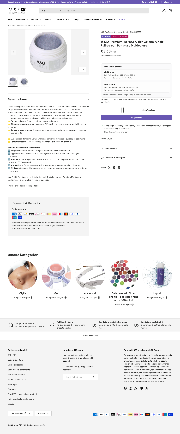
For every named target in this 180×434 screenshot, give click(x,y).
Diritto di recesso (15, 365)
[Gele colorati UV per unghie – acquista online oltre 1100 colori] (123, 275)
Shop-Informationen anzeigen (116, 132)
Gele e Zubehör (91, 19)
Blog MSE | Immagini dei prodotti (22, 394)
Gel (56, 293)
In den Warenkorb (147, 110)
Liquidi (157, 293)
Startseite (11, 26)
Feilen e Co (62, 19)
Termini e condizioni (17, 379)
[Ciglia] (22, 275)
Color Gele (20, 19)
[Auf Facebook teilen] (114, 167)
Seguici (11, 404)
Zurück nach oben (90, 336)
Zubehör (109, 19)
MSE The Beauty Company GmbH (114, 32)
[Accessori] (90, 275)
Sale (121, 19)
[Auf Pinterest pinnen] (119, 167)
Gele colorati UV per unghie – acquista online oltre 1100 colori (123, 297)
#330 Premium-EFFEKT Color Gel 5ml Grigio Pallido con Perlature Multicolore (32, 26)
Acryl (75, 19)
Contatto (12, 389)
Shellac (34, 19)
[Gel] (56, 275)
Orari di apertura (15, 360)
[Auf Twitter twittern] (109, 167)
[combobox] (94, 10)
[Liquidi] (157, 275)
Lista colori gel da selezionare (21, 399)
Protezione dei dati (16, 374)
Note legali (12, 384)
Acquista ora (136, 117)
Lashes (47, 19)
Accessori (90, 293)
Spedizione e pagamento (19, 369)
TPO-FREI (12, 355)
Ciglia (22, 293)
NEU (10, 19)
